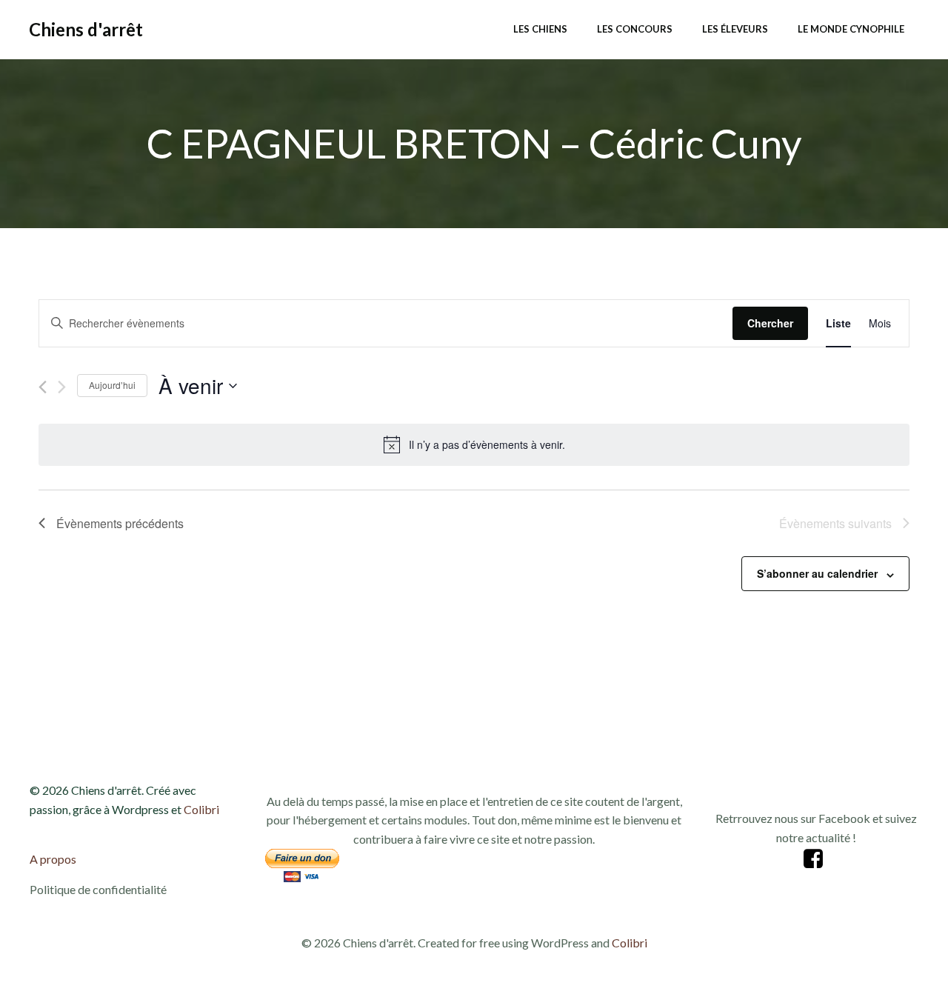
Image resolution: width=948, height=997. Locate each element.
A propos (53, 859)
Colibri (201, 809)
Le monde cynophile (851, 29)
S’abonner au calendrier (817, 573)
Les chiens (540, 29)
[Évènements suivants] (62, 387)
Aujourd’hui (112, 385)
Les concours (634, 29)
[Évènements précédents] (43, 387)
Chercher (770, 323)
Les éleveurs (735, 29)
